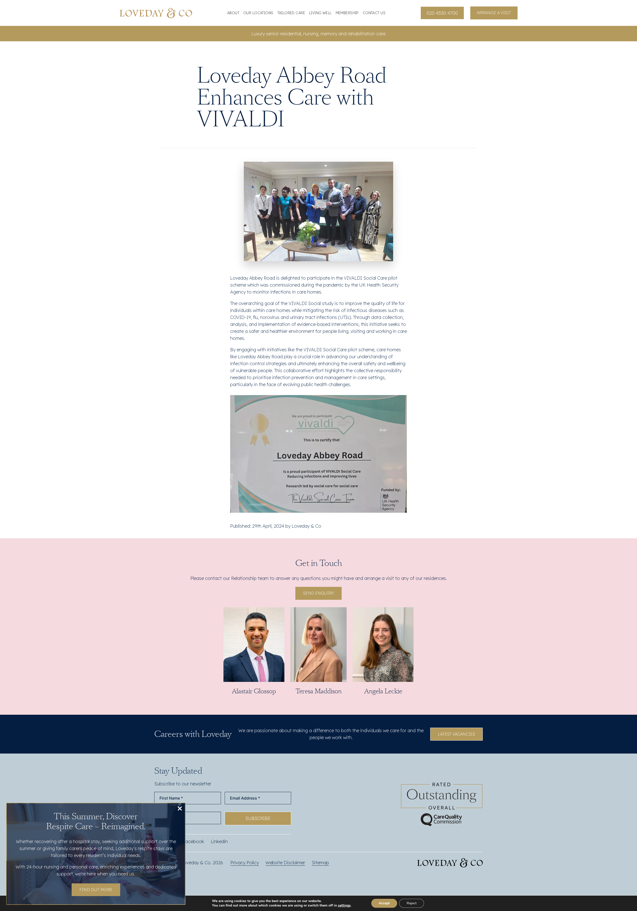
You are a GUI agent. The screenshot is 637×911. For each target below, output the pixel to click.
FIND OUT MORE (95, 889)
